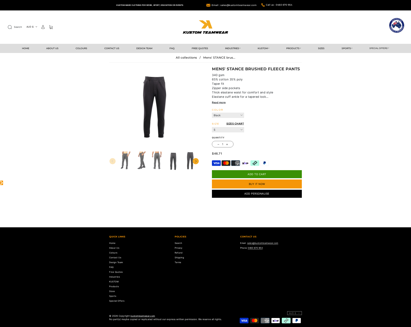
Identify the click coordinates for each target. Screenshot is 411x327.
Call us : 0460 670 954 (279, 4)
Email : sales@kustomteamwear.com (234, 5)
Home (25, 48)
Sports (346, 48)
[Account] (43, 27)
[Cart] (51, 28)
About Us (52, 48)
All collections (186, 57)
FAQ (172, 48)
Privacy (178, 248)
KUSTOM (263, 48)
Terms (178, 262)
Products (292, 48)
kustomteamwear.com (143, 315)
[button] (118, 64)
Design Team (144, 48)
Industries (232, 48)
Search (17, 27)
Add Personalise (256, 193)
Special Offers (378, 48)
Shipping (179, 257)
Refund (178, 252)
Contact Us (111, 48)
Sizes (321, 48)
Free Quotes (200, 48)
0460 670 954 (255, 248)
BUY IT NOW (257, 184)
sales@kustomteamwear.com (262, 243)
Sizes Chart (235, 123)
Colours (81, 48)
